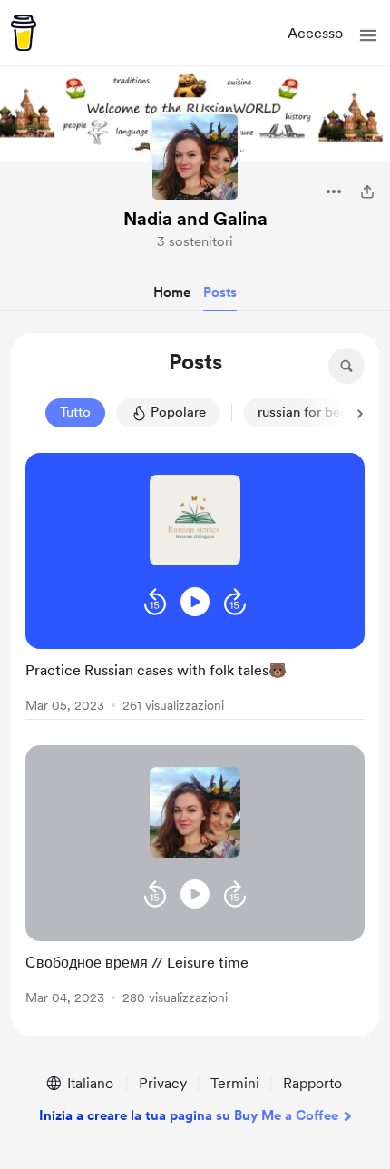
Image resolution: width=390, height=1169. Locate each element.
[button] (368, 35)
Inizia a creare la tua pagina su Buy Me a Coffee (188, 1115)
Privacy (163, 1083)
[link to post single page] (195, 684)
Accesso (315, 33)
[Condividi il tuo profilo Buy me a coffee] (367, 191)
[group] (195, 586)
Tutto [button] (75, 412)
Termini (234, 1083)
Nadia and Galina (195, 219)
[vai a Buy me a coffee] (23, 33)
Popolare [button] (178, 412)
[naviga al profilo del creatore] (195, 157)
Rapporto (312, 1083)
